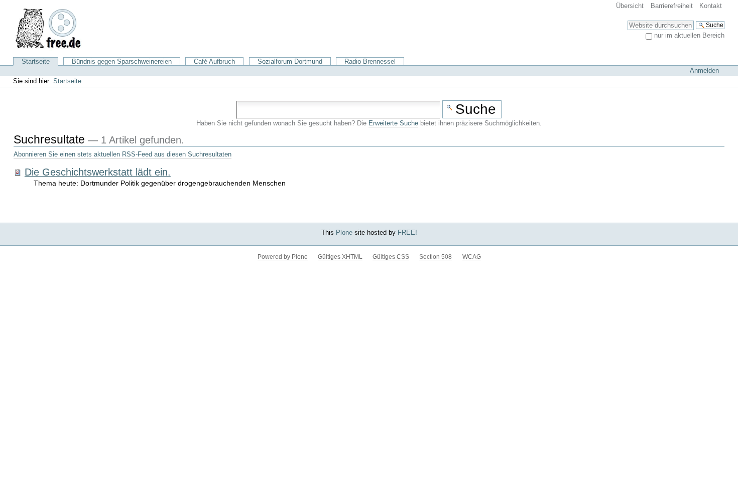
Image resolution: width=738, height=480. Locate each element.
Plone (344, 232)
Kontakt (710, 6)
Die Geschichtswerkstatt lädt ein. (98, 172)
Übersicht (630, 6)
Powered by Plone (283, 257)
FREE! (407, 232)
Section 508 (435, 257)
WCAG (471, 257)
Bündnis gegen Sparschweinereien (122, 61)
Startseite (36, 61)
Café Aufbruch (214, 61)
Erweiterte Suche (393, 123)
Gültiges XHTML (340, 257)
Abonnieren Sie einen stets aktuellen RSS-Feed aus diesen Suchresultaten (122, 154)
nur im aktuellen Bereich (689, 35)
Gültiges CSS (391, 257)
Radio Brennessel (370, 61)
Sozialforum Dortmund (290, 61)
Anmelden (704, 70)
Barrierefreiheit (672, 6)
